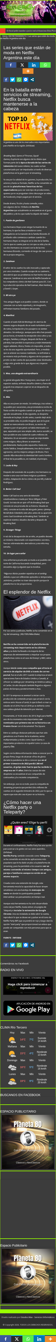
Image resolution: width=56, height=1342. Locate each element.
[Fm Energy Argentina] (28, 11)
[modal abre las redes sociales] (32, 79)
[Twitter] (28, 1321)
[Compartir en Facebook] (6, 79)
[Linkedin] (33, 65)
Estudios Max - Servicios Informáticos (37, 1317)
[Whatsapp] (45, 65)
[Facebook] (10, 65)
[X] (22, 65)
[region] (28, 1142)
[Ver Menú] (4, 8)
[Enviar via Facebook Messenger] (25, 79)
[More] (28, 71)
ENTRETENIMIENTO (18, 36)
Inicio (4, 36)
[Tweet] (12, 79)
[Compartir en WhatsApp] (19, 79)
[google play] (31, 1321)
